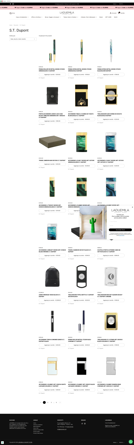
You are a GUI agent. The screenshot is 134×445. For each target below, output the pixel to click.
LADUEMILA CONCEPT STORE (25, 442)
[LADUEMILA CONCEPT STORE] (67, 13)
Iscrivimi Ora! (120, 229)
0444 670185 (70, 426)
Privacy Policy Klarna (38, 433)
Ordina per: (12, 35)
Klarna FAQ (35, 428)
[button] (12, 13)
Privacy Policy (36, 431)
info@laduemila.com (61, 429)
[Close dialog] (132, 207)
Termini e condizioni (37, 424)
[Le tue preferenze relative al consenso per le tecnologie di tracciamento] (2, 442)
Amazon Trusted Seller (38, 429)
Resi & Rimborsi (36, 426)
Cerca (34, 423)
